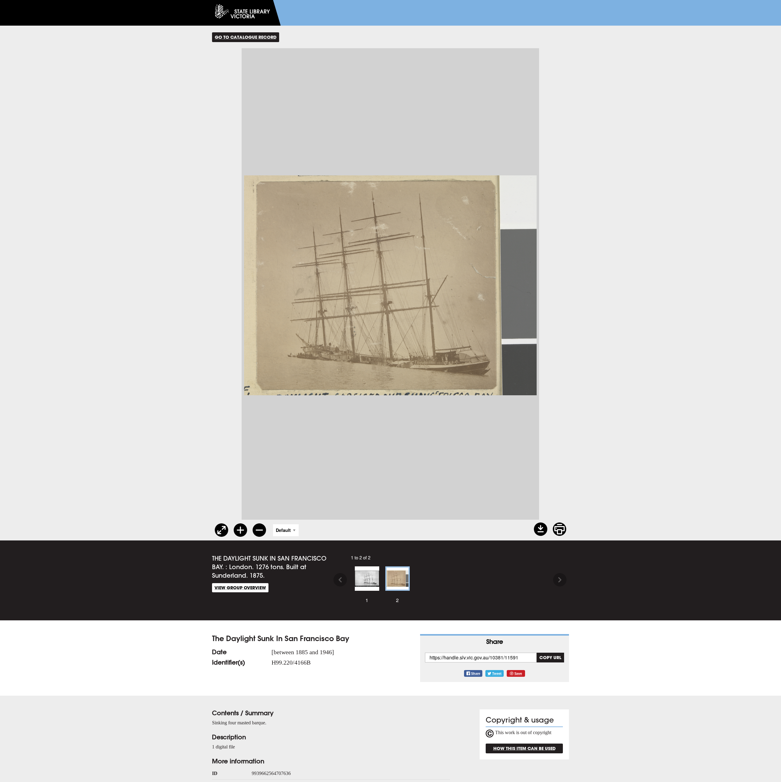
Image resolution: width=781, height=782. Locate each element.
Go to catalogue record (245, 37)
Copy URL (550, 657)
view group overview (240, 587)
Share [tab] (494, 641)
